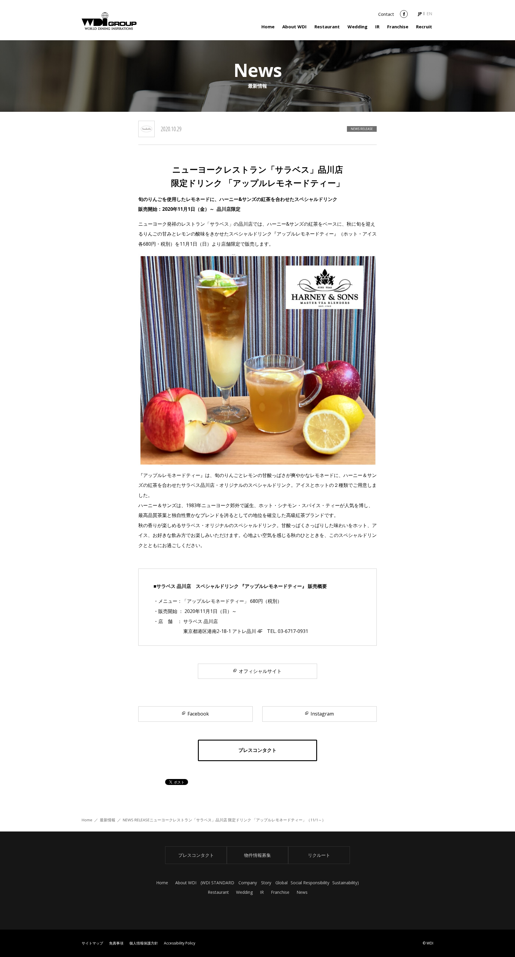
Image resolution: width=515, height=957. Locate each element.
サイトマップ (92, 943)
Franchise (397, 27)
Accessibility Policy (179, 943)
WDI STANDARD (218, 882)
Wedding (357, 27)
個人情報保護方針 (143, 943)
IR (377, 27)
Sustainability (344, 882)
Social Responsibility (310, 882)
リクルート (319, 855)
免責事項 (116, 943)
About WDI (294, 27)
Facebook (404, 16)
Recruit (424, 27)
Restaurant (327, 27)
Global (281, 882)
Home (267, 27)
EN (429, 13)
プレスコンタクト (196, 855)
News (302, 892)
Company (247, 882)
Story (266, 882)
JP (420, 13)
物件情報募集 (257, 855)
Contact (386, 14)
